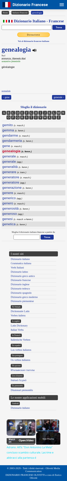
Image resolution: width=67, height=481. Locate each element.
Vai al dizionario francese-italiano (33, 41)
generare (14, 172)
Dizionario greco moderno (24, 297)
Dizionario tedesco (20, 288)
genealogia (37, 12)
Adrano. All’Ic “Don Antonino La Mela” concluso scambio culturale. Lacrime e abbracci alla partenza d (21, 424)
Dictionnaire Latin (20, 311)
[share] (30, 422)
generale (15, 156)
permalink (6, 91)
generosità (15, 208)
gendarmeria (17, 140)
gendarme (16, 135)
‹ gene (6, 97)
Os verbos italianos (20, 360)
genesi (17, 219)
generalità (15, 167)
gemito (13, 125)
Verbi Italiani (17, 267)
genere (13, 193)
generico (12, 198)
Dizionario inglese (20, 284)
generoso (12, 213)
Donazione (33, 34)
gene (12, 146)
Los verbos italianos (21, 349)
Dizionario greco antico (23, 276)
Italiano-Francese (20, 12)
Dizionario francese (21, 280)
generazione (17, 187)
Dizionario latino (19, 271)
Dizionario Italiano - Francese (39, 21)
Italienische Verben (20, 339)
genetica (14, 224)
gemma (13, 130)
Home (5, 12)
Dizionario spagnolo (21, 292)
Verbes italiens (18, 315)
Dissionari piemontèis (22, 390)
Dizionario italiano (20, 259)
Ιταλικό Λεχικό (18, 380)
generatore (16, 177)
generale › (59, 97)
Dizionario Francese (30, 4)
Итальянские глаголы (23, 370)
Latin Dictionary (19, 325)
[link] (11, 423)
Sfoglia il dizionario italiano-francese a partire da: (33, 232)
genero (13, 203)
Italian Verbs (17, 329)
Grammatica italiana (21, 263)
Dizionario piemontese (22, 301)
